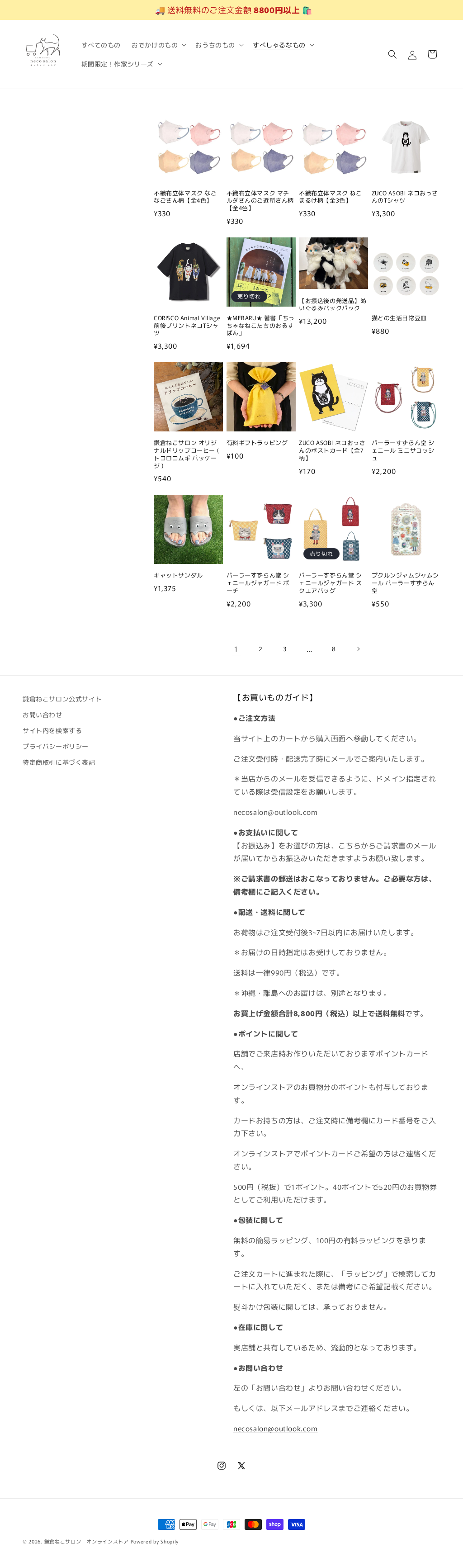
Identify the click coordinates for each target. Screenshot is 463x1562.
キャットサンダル (178, 575)
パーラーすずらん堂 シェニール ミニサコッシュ (403, 450)
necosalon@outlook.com (275, 1428)
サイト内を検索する (52, 730)
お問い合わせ (42, 714)
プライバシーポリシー (56, 746)
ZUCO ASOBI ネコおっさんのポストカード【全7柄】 (332, 450)
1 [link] (236, 648)
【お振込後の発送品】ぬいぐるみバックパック (333, 304)
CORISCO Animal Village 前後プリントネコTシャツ (187, 325)
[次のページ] (358, 649)
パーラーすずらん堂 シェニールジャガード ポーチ (258, 583)
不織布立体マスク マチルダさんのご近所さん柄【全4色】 (260, 201)
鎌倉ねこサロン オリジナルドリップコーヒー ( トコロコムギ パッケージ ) (186, 454)
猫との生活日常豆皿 (399, 318)
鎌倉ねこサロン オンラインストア (86, 1541)
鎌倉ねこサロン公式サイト (62, 698)
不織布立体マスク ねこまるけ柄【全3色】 (330, 197)
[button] (158, 44)
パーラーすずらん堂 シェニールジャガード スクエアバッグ (330, 583)
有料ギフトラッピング (257, 443)
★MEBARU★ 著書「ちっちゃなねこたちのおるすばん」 (261, 325)
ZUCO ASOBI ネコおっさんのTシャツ (405, 197)
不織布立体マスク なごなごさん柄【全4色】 (185, 197)
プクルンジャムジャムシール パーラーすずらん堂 (405, 583)
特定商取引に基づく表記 (59, 762)
